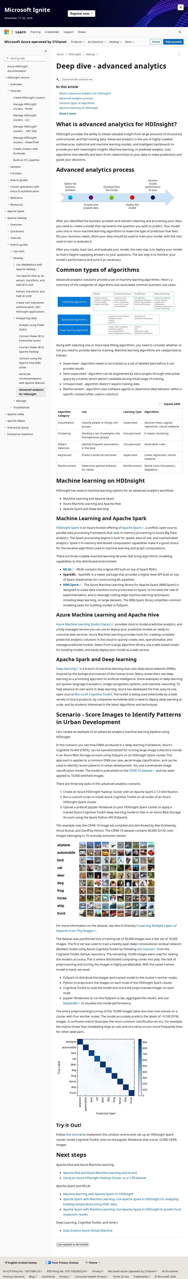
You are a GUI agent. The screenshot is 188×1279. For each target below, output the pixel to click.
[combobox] (25, 58)
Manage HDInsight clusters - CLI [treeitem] (25, 118)
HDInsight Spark (67, 528)
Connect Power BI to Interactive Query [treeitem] (31, 338)
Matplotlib (70, 1003)
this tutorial (145, 949)
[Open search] (180, 32)
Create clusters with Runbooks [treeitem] (25, 151)
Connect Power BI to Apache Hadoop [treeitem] (31, 349)
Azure (60, 54)
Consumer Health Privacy (90, 1276)
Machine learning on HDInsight (78, 108)
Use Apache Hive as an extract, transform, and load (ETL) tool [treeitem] (30, 280)
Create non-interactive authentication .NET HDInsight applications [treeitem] (30, 307)
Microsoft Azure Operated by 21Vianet (131, 1271)
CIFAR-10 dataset (140, 771)
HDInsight (74, 54)
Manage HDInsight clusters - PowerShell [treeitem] (26, 140)
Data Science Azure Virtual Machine (87, 1231)
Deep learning (66, 669)
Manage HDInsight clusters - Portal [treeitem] (25, 106)
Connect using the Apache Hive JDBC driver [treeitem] (30, 363)
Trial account (173, 42)
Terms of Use (121, 1276)
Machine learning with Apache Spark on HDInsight (98, 1194)
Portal (156, 42)
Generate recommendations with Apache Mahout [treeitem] (32, 378)
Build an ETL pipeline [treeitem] (26, 160)
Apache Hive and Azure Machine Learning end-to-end (100, 1173)
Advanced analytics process (76, 98)
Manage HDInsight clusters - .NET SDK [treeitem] (25, 129)
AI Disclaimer (170, 1271)
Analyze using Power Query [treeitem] (32, 327)
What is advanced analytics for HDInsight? (85, 93)
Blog (32, 1276)
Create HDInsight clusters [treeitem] (29, 97)
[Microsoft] (6, 32)
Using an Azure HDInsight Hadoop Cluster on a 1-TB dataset (104, 1178)
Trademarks (140, 1276)
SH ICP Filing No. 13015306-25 (21, 1271)
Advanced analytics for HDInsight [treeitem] (31, 392)
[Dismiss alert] (181, 7)
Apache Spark (131, 528)
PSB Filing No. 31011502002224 (66, 1271)
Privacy (96, 1271)
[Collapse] (45, 51)
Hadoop (90, 54)
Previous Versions (14, 1276)
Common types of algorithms (77, 103)
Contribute (48, 1276)
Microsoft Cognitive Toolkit (93, 694)
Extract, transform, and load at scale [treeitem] (30, 294)
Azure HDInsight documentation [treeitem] (17, 69)
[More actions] (179, 54)
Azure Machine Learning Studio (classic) (83, 624)
